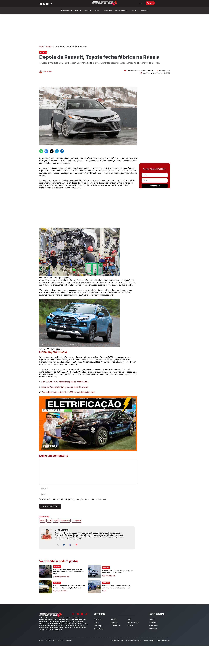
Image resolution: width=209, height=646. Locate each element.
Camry (42, 520)
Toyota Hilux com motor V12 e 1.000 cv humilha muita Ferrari (68, 392)
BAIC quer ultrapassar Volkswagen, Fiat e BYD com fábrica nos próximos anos (68, 571)
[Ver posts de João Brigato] (40, 72)
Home (41, 46)
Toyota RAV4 (77, 520)
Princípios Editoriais (116, 640)
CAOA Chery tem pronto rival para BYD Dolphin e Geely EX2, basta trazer (69, 587)
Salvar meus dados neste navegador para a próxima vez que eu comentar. (73, 499)
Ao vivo (150, 3)
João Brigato (47, 71)
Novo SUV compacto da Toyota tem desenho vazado (65, 387)
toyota (56, 520)
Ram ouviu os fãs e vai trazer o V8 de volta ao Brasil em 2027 (117, 571)
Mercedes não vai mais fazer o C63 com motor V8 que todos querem (116, 587)
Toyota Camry (65, 520)
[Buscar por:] (140, 3)
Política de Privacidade (133, 640)
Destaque (48, 46)
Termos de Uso (149, 640)
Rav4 (49, 520)
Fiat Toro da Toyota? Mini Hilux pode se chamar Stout (65, 382)
